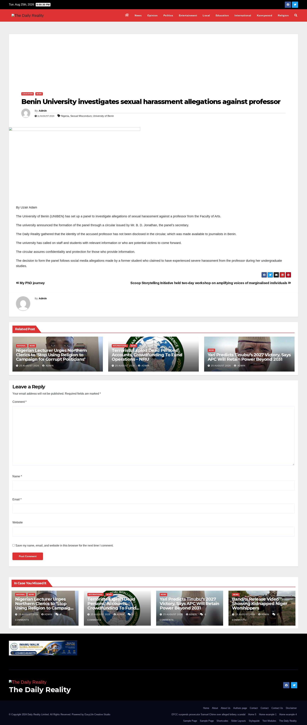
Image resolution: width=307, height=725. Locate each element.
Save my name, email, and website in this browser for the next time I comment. (64, 545)
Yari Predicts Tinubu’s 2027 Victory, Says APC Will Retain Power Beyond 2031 (249, 357)
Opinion (152, 15)
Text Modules (269, 720)
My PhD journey (32, 283)
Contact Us (277, 708)
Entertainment (188, 15)
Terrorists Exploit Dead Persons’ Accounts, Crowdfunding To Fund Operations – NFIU (147, 355)
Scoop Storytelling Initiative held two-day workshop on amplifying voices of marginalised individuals (209, 283)
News (138, 15)
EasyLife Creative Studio (97, 714)
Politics (168, 15)
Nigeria (65, 115)
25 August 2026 (29, 365)
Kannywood (264, 15)
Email (16, 499)
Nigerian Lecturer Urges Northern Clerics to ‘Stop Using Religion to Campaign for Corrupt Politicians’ (51, 355)
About (215, 708)
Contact (254, 708)
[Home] (127, 15)
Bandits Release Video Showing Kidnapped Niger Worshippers (259, 604)
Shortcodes (222, 720)
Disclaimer (291, 708)
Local (206, 15)
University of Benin (103, 115)
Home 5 (252, 714)
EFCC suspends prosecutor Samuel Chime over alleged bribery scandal (208, 714)
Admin (43, 110)
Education (222, 15)
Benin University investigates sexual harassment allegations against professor (150, 101)
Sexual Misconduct (80, 115)
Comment (19, 401)
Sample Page (190, 720)
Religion (283, 15)
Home (206, 708)
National (21, 346)
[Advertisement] (153, 59)
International (243, 15)
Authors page (240, 708)
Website (17, 522)
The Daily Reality (40, 689)
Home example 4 (288, 714)
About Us (225, 708)
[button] (295, 15)
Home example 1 (267, 714)
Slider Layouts (238, 720)
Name (17, 476)
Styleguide (254, 720)
